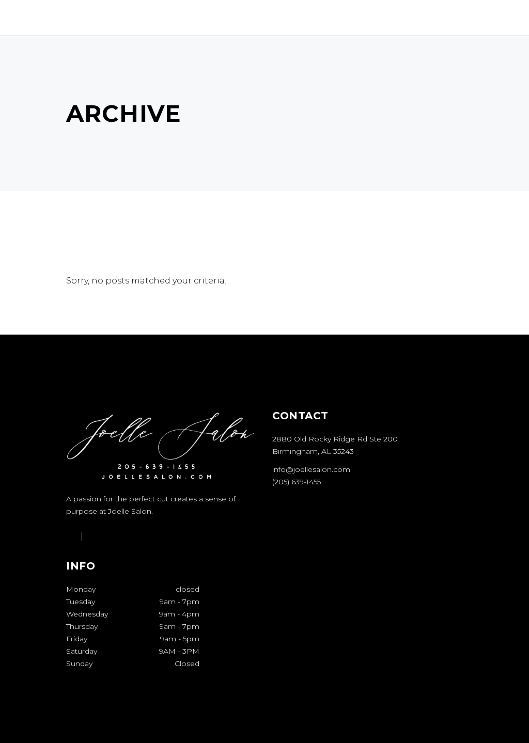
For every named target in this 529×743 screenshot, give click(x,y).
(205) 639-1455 (296, 481)
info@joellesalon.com (311, 469)
